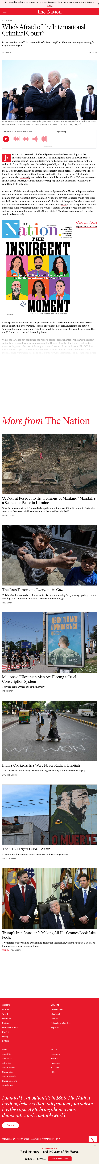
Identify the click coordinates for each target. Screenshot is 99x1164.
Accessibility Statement (42, 1139)
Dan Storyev (7, 691)
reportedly (25, 177)
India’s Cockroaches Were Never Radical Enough (41, 765)
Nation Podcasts (9, 1081)
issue (14, 325)
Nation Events (8, 1067)
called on (36, 167)
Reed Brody (7, 52)
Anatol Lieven (8, 515)
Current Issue (57, 1009)
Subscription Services (61, 1023)
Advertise (6, 1063)
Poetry (5, 1036)
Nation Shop (8, 1072)
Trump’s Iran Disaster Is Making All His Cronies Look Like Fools (49, 935)
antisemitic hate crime (14, 167)
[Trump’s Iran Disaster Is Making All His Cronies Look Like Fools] (49, 898)
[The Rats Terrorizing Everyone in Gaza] (49, 555)
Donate (10, 1125)
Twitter (54, 1058)
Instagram (55, 1063)
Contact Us (7, 1058)
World (5, 1014)
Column (5, 950)
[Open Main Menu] (4, 11)
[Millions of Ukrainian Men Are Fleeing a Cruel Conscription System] (49, 642)
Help (58, 1139)
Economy (6, 1018)
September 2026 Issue (86, 226)
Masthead (55, 1014)
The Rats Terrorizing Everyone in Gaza (33, 589)
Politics (5, 1009)
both (81, 201)
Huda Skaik (7, 602)
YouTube (55, 1067)
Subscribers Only (50, 1149)
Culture (5, 1023)
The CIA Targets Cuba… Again (26, 849)
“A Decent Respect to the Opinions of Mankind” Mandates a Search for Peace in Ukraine (48, 500)
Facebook (55, 1054)
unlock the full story (60, 1158)
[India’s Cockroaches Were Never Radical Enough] (49, 731)
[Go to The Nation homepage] (49, 12)
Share (92, 52)
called (20, 194)
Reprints (55, 1027)
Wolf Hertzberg (9, 775)
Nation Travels (9, 1076)
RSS (53, 1072)
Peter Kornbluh (9, 858)
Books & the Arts (10, 1027)
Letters (5, 1041)
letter (64, 204)
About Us (6, 1054)
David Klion (16, 950)
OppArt (5, 1032)
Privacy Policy (8, 1139)
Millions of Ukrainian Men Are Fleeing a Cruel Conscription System (39, 679)
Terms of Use (23, 1139)
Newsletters (7, 1085)
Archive (54, 1018)
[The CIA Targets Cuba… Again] (49, 815)
